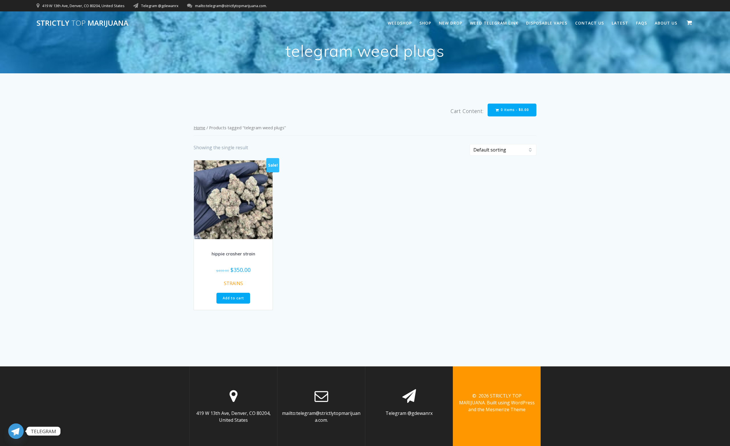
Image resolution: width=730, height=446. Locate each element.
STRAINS (233, 283)
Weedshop (400, 23)
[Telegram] (16, 431)
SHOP (425, 23)
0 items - (514, 109)
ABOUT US (666, 23)
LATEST (620, 23)
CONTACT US (589, 23)
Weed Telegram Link (494, 23)
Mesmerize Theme (506, 409)
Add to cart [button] (233, 298)
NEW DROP (450, 23)
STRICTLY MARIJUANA (82, 23)
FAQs (641, 23)
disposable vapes (546, 23)
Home (199, 127)
